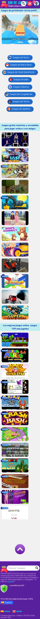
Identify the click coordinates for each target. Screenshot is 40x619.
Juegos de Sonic (21, 57)
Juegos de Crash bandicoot (20, 72)
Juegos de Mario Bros (21, 65)
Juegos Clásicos (21, 87)
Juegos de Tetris (21, 101)
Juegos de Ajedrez (21, 109)
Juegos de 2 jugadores (21, 94)
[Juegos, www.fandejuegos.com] (14, 4)
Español (8, 603)
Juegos (10, 581)
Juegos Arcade (20, 79)
